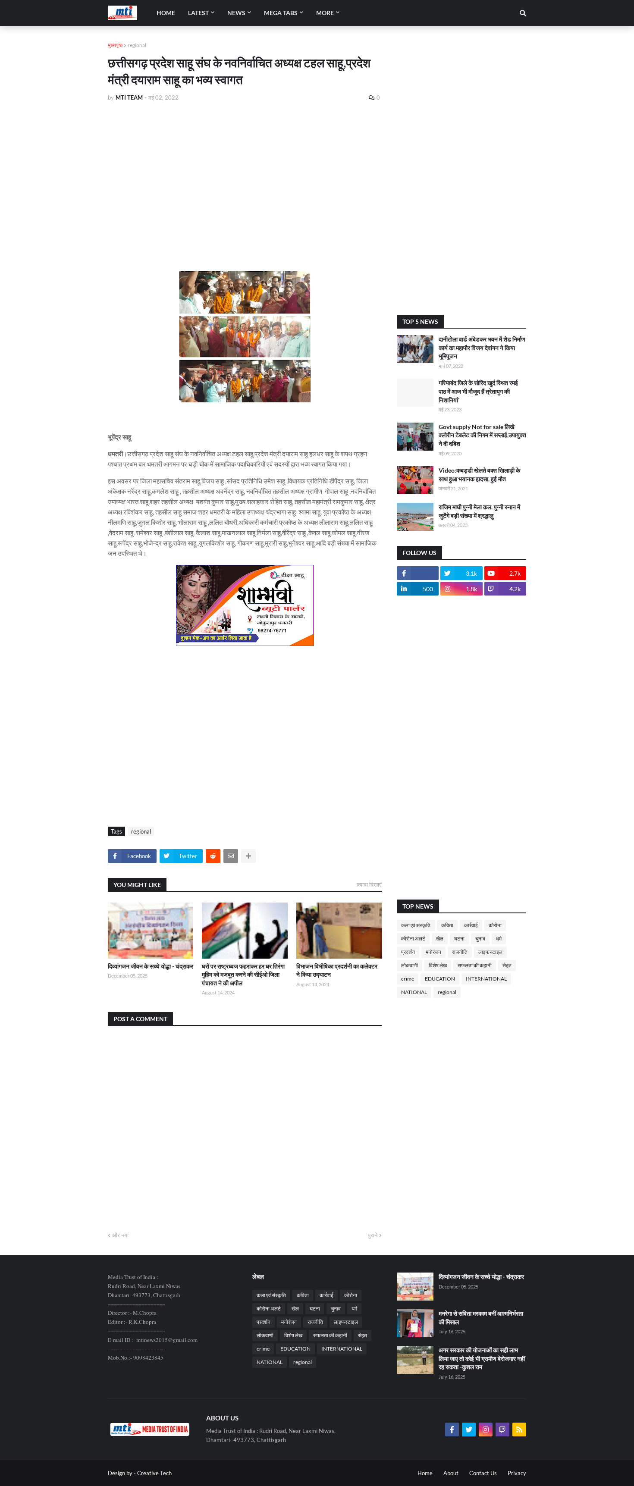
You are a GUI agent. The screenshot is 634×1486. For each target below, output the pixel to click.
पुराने (372, 1235)
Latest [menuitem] (198, 12)
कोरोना (495, 925)
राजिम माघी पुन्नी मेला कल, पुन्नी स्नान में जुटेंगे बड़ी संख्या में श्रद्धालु (479, 511)
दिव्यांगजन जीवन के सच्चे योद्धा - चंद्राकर (150, 966)
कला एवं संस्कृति (415, 925)
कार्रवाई (471, 925)
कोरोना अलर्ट (413, 938)
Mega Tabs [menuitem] (281, 12)
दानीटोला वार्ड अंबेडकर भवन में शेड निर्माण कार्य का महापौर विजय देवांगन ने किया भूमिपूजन (482, 347)
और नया (120, 1235)
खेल (439, 938)
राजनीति (460, 952)
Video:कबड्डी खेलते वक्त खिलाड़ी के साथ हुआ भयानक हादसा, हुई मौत (479, 475)
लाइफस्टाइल (490, 952)
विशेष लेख (438, 965)
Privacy (517, 1473)
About (450, 1473)
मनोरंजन (433, 952)
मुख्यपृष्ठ (115, 45)
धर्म (499, 938)
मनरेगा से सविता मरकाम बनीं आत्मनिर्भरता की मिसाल (481, 1318)
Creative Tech (154, 1473)
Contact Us (483, 1473)
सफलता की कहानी (475, 965)
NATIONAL (414, 992)
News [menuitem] (236, 12)
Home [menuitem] (166, 12)
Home (425, 1473)
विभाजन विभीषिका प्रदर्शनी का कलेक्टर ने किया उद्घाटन (336, 970)
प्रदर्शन (408, 952)
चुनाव (480, 938)
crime (407, 978)
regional (137, 45)
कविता (447, 925)
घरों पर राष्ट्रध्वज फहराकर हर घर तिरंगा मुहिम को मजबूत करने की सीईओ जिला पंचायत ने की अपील (243, 974)
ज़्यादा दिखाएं (369, 884)
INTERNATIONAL (486, 978)
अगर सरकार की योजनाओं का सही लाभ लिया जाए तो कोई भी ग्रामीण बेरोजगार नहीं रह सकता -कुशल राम (482, 1358)
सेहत (507, 965)
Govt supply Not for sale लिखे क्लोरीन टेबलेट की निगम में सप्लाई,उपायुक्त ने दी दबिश (482, 435)
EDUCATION (440, 978)
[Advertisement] (245, 173)
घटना (459, 938)
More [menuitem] (325, 12)
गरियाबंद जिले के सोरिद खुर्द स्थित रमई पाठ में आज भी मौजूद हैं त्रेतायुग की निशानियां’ (478, 391)
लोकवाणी (409, 965)
